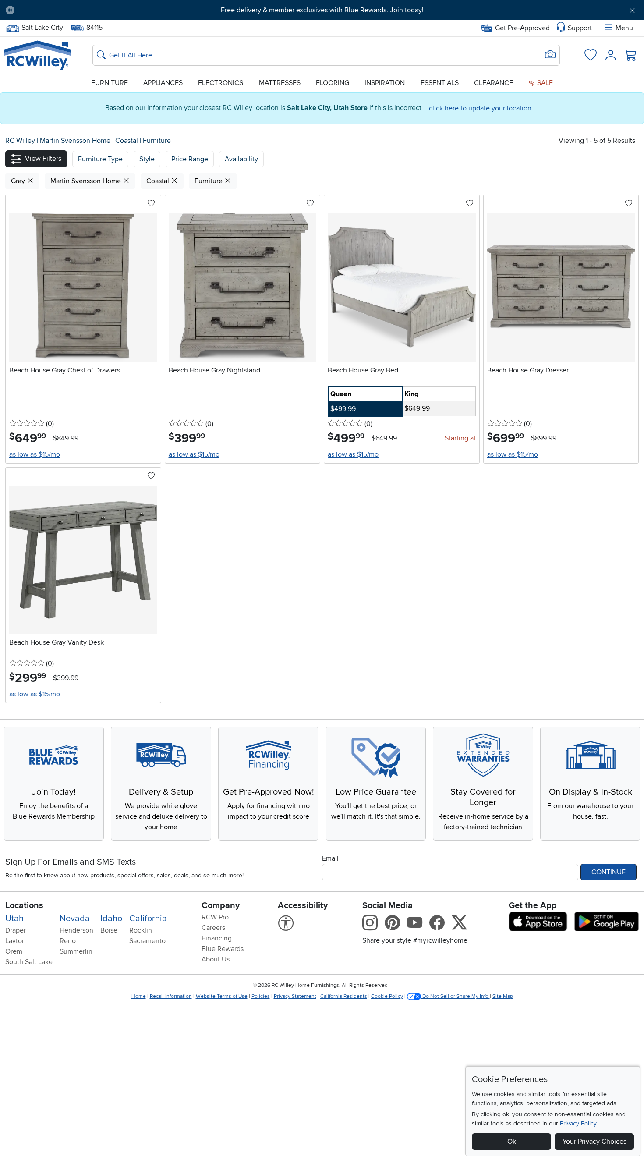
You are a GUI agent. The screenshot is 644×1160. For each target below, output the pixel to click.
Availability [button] (241, 159)
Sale (544, 82)
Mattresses (280, 82)
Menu (624, 28)
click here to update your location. (481, 108)
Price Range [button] (189, 159)
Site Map (502, 996)
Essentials (440, 82)
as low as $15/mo (34, 454)
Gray (19, 181)
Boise (108, 930)
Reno (68, 941)
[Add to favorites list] (151, 203)
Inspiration (384, 82)
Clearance (493, 82)
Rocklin (140, 930)
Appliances (163, 82)
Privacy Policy (578, 1123)
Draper (15, 930)
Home (138, 996)
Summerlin (76, 951)
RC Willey (20, 140)
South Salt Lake (29, 962)
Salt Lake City (42, 26)
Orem (13, 951)
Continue (608, 872)
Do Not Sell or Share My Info (455, 996)
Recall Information (171, 996)
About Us (216, 959)
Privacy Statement (295, 996)
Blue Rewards (223, 948)
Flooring (332, 82)
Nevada (75, 918)
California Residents (343, 996)
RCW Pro (215, 917)
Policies (260, 996)
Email (330, 858)
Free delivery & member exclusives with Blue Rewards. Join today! (322, 10)
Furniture (109, 82)
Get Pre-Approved (522, 28)
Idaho (111, 918)
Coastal (127, 140)
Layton (15, 941)
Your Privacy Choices (594, 1141)
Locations (24, 905)
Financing (217, 938)
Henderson (76, 930)
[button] (70, 10)
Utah (14, 918)
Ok (511, 1141)
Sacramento (147, 941)
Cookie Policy (387, 996)
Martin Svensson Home (76, 140)
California (148, 918)
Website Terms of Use (222, 996)
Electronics (220, 82)
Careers (213, 927)
